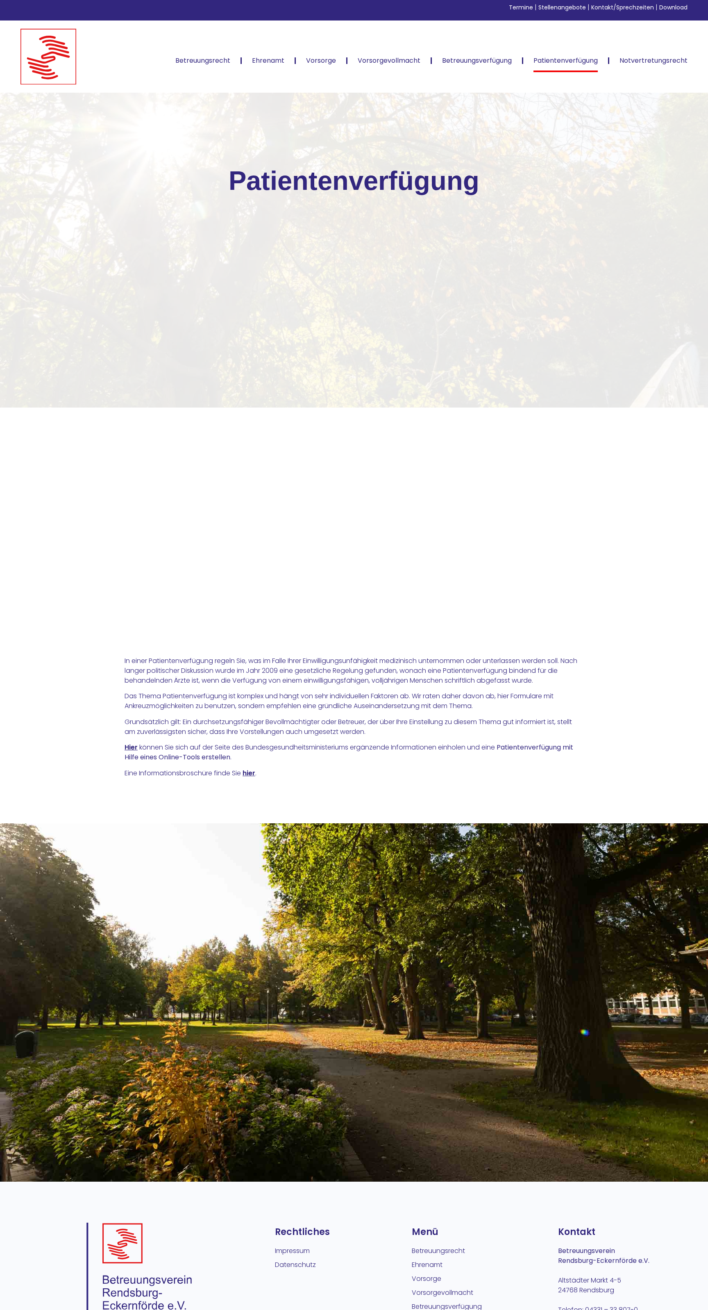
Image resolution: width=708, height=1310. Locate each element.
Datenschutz (295, 1264)
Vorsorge (321, 60)
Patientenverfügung (565, 60)
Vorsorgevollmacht (389, 60)
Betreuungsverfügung (477, 60)
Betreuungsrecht (202, 60)
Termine (521, 7)
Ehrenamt (268, 60)
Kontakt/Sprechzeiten (623, 7)
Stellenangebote (562, 7)
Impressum (292, 1250)
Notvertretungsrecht (654, 60)
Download (673, 7)
